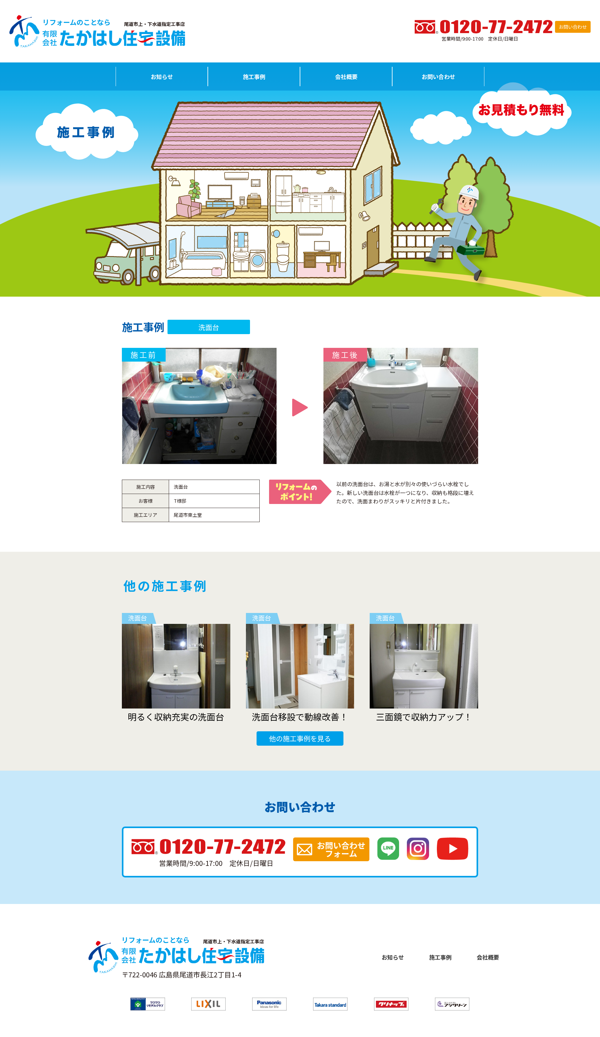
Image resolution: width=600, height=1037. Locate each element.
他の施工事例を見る (300, 738)
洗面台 (208, 326)
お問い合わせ (573, 26)
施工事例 (254, 76)
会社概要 (346, 76)
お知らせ (162, 76)
